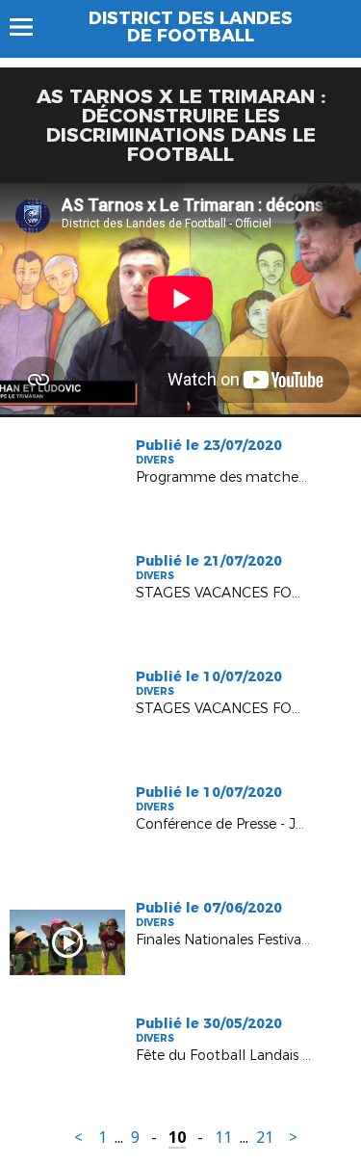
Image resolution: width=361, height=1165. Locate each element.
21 (264, 1137)
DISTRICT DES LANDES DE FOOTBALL (191, 27)
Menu (30, 27)
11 (223, 1137)
